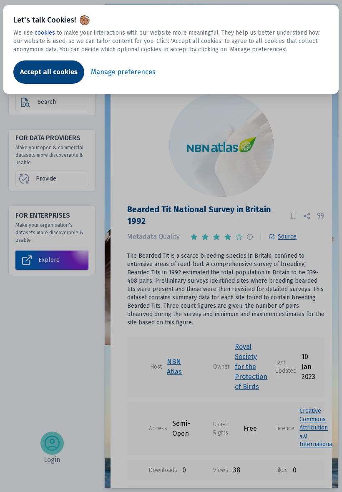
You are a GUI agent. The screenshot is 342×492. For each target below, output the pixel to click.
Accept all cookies (49, 72)
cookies (45, 32)
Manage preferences (123, 72)
